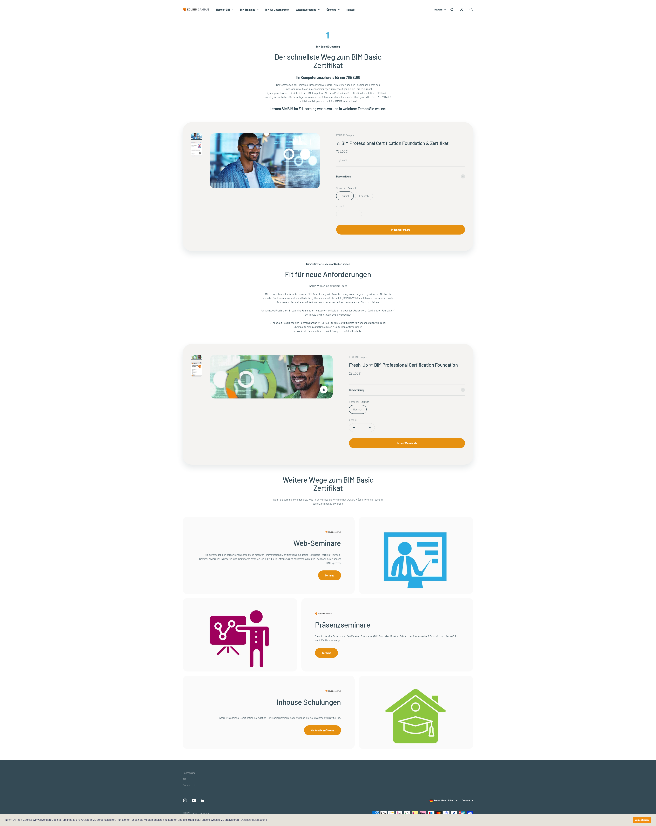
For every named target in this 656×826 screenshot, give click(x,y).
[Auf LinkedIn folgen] (202, 800)
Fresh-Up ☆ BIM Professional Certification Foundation (403, 365)
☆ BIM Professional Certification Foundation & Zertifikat (392, 143)
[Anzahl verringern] (341, 214)
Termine (329, 575)
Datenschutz (189, 785)
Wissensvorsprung (306, 9)
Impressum (189, 772)
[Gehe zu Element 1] (196, 136)
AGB (185, 779)
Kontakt (350, 9)
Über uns (331, 9)
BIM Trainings (247, 9)
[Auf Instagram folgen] (185, 800)
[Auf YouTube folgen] (194, 800)
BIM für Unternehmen (277, 9)
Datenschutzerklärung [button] (254, 819)
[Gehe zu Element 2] (196, 149)
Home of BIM (223, 9)
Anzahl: (340, 206)
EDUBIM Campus (345, 135)
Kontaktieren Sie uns (322, 730)
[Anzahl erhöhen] (357, 214)
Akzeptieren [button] (642, 819)
